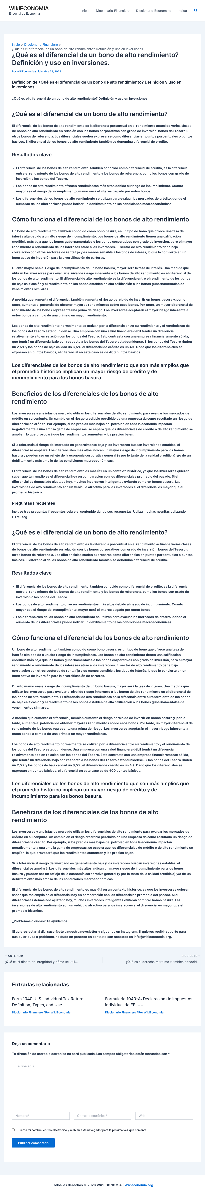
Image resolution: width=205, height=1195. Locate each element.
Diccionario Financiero (113, 11)
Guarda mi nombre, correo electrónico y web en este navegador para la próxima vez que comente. (82, 1130)
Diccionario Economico (153, 11)
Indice (182, 11)
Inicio (85, 11)
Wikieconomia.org (139, 1185)
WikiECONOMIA (29, 8)
